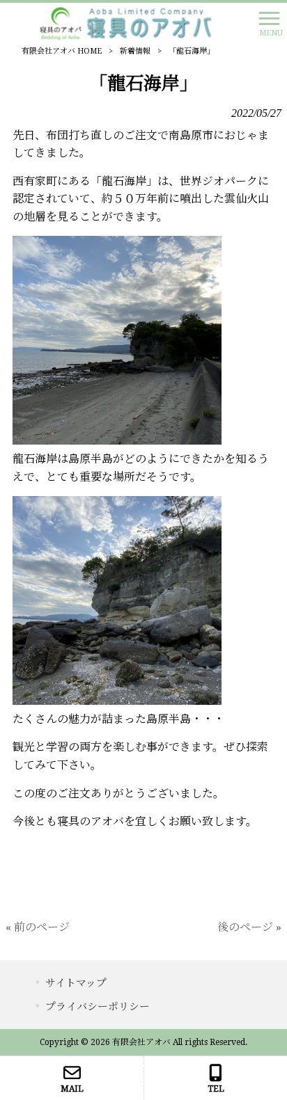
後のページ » (249, 927)
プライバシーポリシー (97, 1007)
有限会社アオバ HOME (62, 51)
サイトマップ (76, 983)
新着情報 (135, 51)
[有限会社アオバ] (125, 22)
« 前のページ (38, 927)
